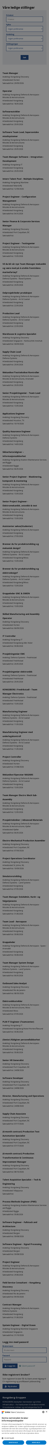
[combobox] (43, 1412)
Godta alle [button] (13, 1442)
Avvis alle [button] (36, 1442)
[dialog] (24, 1428)
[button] (24, 1438)
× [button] (46, 1412)
